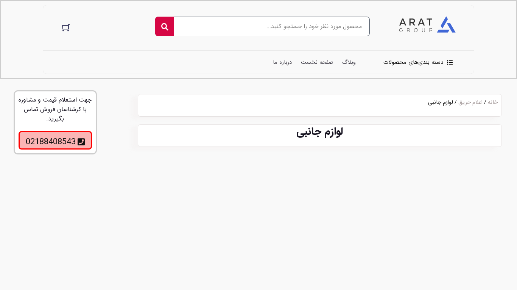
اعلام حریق (470, 102)
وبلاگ (349, 62)
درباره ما (282, 62)
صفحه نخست (317, 62)
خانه (493, 102)
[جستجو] (164, 26)
